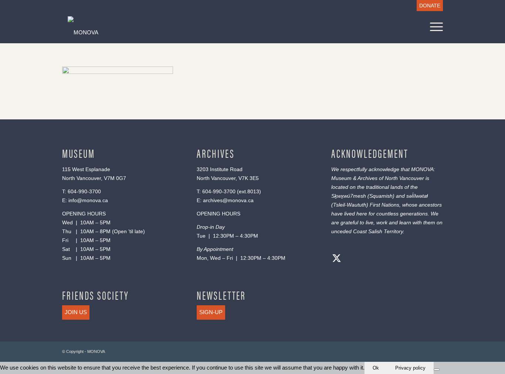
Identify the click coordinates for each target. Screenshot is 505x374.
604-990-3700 (84, 191)
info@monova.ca (88, 200)
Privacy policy (410, 368)
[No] (437, 369)
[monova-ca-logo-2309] (201, 32)
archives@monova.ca (228, 200)
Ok (376, 368)
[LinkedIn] (381, 259)
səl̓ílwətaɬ (417, 196)
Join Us (76, 312)
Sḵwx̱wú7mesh (348, 196)
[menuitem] (428, 6)
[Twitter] (336, 259)
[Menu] (434, 27)
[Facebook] (351, 259)
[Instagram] (366, 259)
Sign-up (211, 312)
